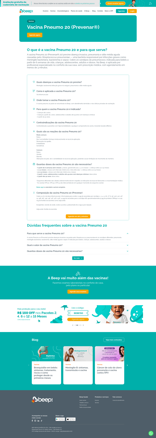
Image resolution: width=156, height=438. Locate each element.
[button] (127, 365)
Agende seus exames (78, 292)
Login (132, 11)
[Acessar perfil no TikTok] (41, 421)
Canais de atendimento (118, 400)
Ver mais (77, 258)
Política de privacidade (85, 407)
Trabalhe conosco (83, 402)
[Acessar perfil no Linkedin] (38, 421)
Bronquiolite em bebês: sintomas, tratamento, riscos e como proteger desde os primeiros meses (46, 372)
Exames (97, 400)
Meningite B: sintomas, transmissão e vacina (76, 369)
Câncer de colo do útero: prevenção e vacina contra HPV (109, 370)
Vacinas (36, 364)
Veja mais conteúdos (114, 340)
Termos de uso (83, 405)
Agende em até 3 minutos (78, 216)
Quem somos (82, 400)
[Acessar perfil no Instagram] (35, 421)
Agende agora (34, 35)
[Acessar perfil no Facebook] (32, 421)
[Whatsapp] (151, 433)
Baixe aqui (40, 187)
